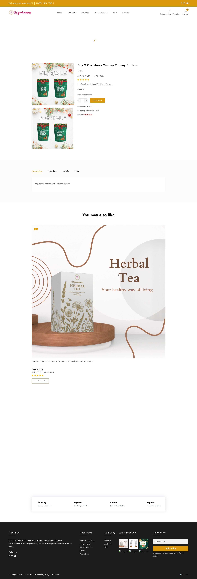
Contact (125, 12)
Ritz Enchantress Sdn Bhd (33, 574)
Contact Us (108, 544)
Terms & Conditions (87, 540)
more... (11, 546)
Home (59, 12)
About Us (107, 540)
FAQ (115, 12)
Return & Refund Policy (86, 549)
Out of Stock (97, 100)
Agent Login (84, 554)
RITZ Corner (100, 12)
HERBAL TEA (37, 369)
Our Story (72, 12)
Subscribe (171, 548)
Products (85, 12)
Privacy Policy (85, 544)
